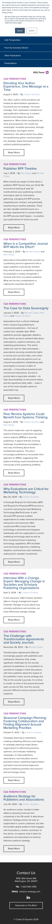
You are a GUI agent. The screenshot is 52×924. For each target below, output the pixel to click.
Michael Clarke (33, 251)
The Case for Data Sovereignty (26, 308)
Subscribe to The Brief (26, 905)
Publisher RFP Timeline (20, 169)
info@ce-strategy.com (29, 891)
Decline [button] (32, 30)
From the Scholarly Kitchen (16, 48)
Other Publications (12, 55)
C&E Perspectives (12, 40)
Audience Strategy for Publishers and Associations (23, 798)
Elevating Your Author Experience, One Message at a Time (25, 86)
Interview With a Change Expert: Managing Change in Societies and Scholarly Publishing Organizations (24, 583)
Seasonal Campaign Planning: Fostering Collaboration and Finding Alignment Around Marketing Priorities (25, 723)
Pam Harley (26, 173)
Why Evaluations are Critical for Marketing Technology (26, 490)
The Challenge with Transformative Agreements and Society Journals (23, 639)
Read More (14, 152)
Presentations (10, 63)
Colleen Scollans (32, 94)
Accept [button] (19, 30)
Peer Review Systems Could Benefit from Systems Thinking (25, 415)
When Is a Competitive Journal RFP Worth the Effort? (25, 245)
